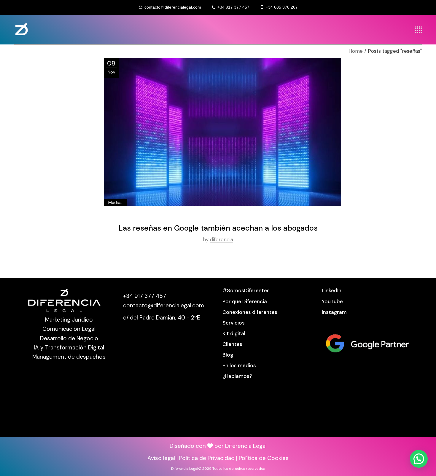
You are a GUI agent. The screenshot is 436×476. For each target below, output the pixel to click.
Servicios (233, 323)
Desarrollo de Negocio (69, 338)
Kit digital (233, 333)
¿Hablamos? (237, 376)
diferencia (221, 239)
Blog (227, 355)
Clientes (232, 344)
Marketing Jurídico (69, 319)
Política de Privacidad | (209, 458)
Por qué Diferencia (244, 301)
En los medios (239, 365)
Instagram (334, 312)
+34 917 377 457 (233, 7)
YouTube (332, 301)
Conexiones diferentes (249, 312)
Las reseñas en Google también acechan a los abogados (218, 228)
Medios (115, 202)
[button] (419, 459)
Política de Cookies (264, 458)
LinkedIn (331, 290)
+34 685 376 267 (282, 7)
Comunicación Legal (69, 329)
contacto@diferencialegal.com (172, 7)
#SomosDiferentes (246, 290)
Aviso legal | (163, 458)
